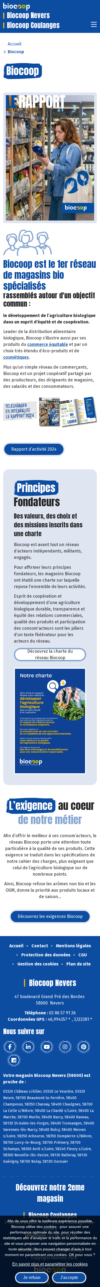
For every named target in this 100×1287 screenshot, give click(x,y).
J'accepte (69, 1277)
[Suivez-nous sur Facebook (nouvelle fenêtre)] (10, 1047)
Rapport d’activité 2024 (38, 451)
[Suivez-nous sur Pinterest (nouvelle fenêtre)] (83, 1047)
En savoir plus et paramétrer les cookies (50, 1264)
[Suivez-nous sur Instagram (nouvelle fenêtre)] (65, 1047)
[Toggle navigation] (94, 26)
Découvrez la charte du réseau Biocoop (56, 654)
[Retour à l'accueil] (24, 7)
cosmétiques (16, 357)
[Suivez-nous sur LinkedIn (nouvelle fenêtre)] (28, 1047)
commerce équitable (47, 344)
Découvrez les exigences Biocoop (54, 918)
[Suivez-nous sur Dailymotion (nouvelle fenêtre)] (14, 1060)
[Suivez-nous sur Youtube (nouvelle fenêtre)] (46, 1047)
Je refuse (32, 1277)
